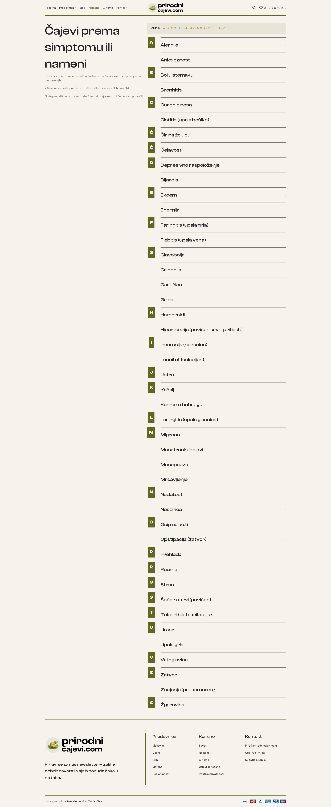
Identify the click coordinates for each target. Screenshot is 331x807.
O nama (204, 760)
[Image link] (74, 744)
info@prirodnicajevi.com (261, 745)
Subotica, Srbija (255, 760)
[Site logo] (165, 7)
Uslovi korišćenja (209, 766)
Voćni (156, 752)
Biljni (155, 760)
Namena (204, 752)
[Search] (254, 7)
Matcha (157, 766)
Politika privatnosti (211, 774)
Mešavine (159, 745)
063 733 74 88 (255, 752)
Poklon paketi (161, 774)
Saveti (203, 745)
